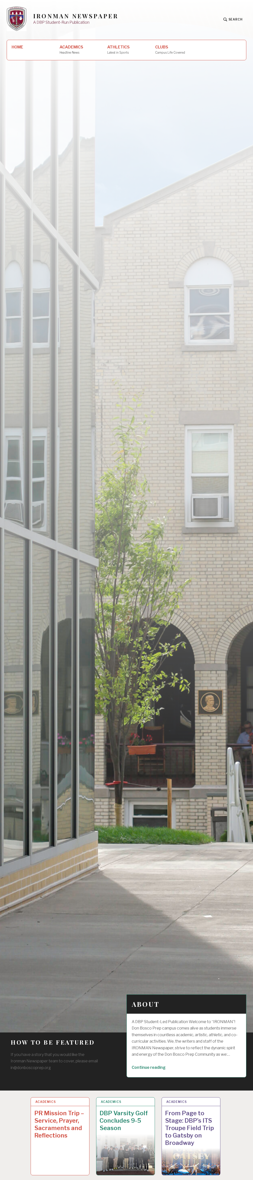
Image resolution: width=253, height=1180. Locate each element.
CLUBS (170, 49)
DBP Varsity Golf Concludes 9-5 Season (124, 1121)
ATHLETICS (118, 49)
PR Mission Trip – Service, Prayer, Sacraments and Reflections (59, 1124)
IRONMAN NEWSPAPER (75, 16)
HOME (17, 47)
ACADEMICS (71, 49)
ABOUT (146, 1004)
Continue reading (157, 1067)
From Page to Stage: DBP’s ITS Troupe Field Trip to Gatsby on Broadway (189, 1128)
